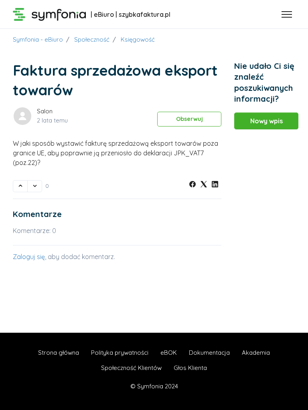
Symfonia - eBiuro (38, 39)
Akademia (256, 352)
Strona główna (58, 352)
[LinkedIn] (215, 185)
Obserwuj (189, 119)
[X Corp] (204, 185)
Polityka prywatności (119, 352)
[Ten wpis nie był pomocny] (34, 186)
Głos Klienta (190, 368)
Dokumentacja (209, 352)
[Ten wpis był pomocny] (20, 186)
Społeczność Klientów (131, 368)
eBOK (168, 352)
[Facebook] (192, 185)
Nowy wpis (266, 121)
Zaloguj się (29, 257)
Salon (45, 111)
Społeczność (91, 39)
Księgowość (138, 39)
